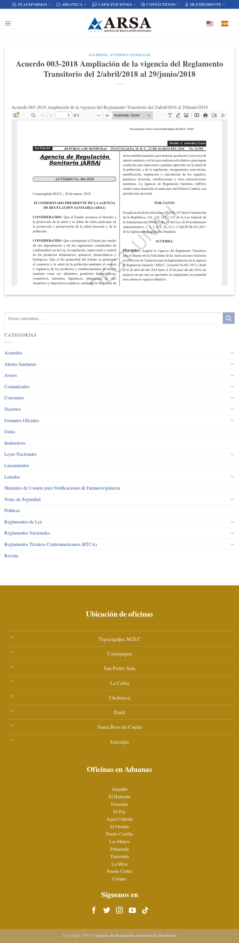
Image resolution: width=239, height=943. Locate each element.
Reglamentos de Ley (23, 522)
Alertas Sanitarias (20, 364)
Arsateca (72, 4)
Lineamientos (16, 465)
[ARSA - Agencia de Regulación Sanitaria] (119, 23)
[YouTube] (132, 910)
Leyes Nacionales (20, 454)
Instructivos (14, 443)
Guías (9, 431)
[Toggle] (232, 352)
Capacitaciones (115, 4)
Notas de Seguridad (22, 499)
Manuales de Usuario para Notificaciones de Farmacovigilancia (62, 488)
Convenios (14, 397)
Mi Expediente (205, 4)
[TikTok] (145, 910)
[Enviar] (229, 318)
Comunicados (17, 386)
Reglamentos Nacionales (27, 533)
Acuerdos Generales (130, 54)
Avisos (10, 375)
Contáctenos (160, 4)
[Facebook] (93, 910)
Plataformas (32, 4)
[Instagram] (119, 910)
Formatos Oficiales (21, 420)
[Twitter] (106, 910)
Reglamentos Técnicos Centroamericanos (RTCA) (50, 544)
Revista (11, 555)
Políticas (12, 510)
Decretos (12, 409)
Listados (12, 477)
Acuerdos (13, 352)
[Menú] (7, 23)
